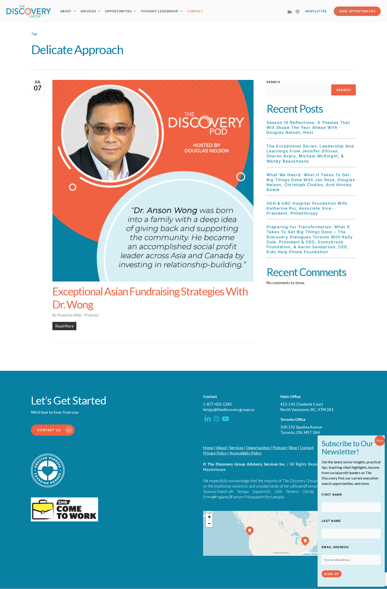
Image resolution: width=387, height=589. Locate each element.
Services (236, 447)
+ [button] (209, 517)
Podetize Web (69, 315)
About (221, 447)
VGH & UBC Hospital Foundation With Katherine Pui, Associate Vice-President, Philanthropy (307, 208)
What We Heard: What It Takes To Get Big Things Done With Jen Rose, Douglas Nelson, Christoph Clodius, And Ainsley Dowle (311, 182)
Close (379, 440)
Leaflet (306, 554)
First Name (332, 494)
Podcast (92, 315)
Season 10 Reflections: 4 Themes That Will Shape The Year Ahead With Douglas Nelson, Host (308, 127)
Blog (293, 447)
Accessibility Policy (246, 453)
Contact (307, 447)
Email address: (335, 547)
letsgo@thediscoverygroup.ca (228, 409)
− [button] (209, 523)
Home (208, 447)
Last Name (331, 521)
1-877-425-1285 (217, 404)
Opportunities (258, 447)
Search (273, 82)
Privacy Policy (215, 453)
